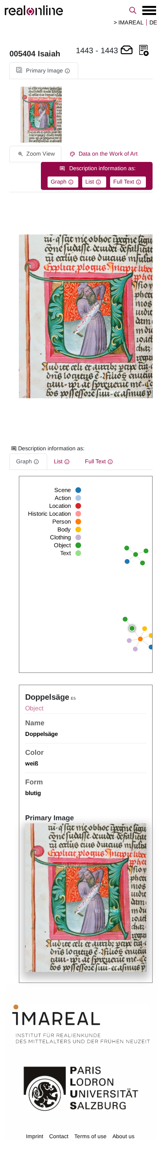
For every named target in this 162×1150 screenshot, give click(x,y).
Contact (58, 1136)
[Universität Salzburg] (81, 1088)
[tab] (43, 70)
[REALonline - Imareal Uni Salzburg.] (81, 10)
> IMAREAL (129, 22)
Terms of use (90, 1136)
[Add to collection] (144, 50)
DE (153, 22)
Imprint (34, 1136)
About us (123, 1136)
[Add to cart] (126, 50)
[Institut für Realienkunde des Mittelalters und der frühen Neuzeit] (81, 1024)
